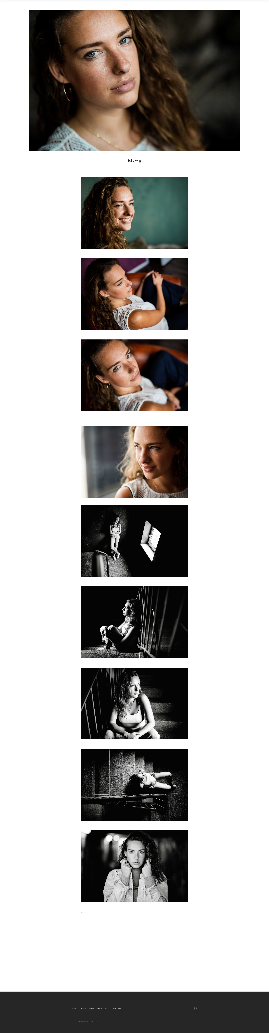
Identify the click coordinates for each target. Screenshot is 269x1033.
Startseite (74, 1008)
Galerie (83, 1008)
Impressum (117, 1008)
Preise (107, 1008)
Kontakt (99, 1008)
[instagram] (196, 1008)
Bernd (91, 1008)
